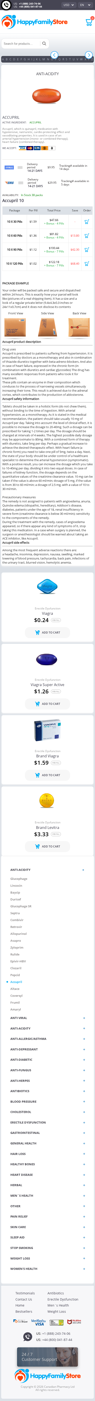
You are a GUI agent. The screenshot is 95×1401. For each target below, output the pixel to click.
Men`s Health (58, 1305)
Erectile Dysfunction (47, 608)
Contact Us (23, 1299)
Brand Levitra (47, 827)
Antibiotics (56, 1293)
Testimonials (25, 1293)
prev (54, 55)
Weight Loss (57, 1311)
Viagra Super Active (47, 685)
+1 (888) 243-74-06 (30, 3)
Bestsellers (23, 1311)
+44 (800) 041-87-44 (30, 6)
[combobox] (69, 5)
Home (19, 1305)
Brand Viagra (47, 756)
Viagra (47, 613)
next (89, 55)
